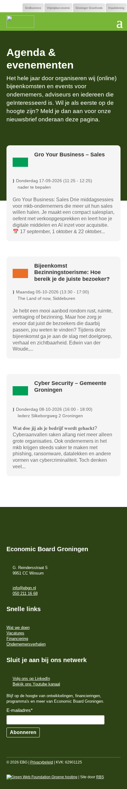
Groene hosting (64, 777)
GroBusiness (33, 8)
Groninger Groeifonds (89, 8)
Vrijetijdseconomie (58, 8)
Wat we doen (18, 627)
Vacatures (15, 633)
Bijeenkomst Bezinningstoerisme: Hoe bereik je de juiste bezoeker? (72, 272)
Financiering (17, 638)
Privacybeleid (41, 762)
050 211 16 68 (25, 593)
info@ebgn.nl (24, 588)
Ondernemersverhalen (26, 644)
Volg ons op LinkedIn (31, 678)
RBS (100, 777)
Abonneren (23, 732)
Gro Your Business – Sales (69, 154)
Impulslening (116, 8)
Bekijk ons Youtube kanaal (36, 684)
